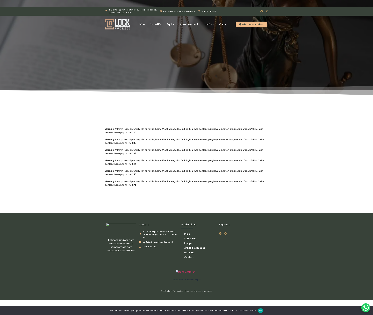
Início (142, 24)
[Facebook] (261, 11)
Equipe (170, 24)
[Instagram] (267, 11)
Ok (260, 310)
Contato (223, 24)
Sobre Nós (155, 24)
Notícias (209, 24)
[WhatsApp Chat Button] (365, 307)
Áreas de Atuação (189, 24)
